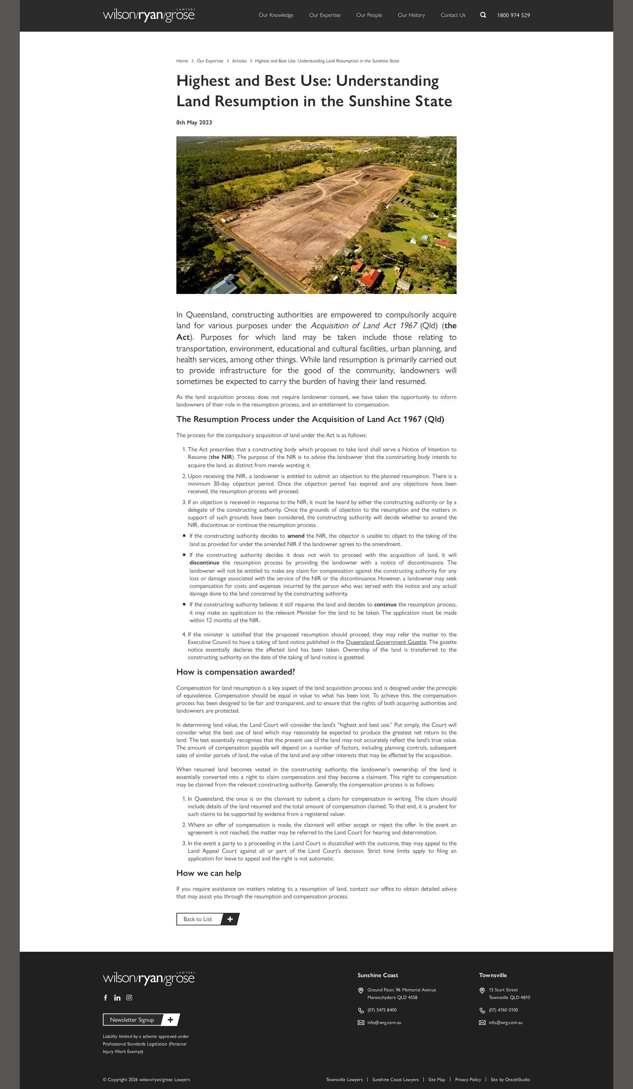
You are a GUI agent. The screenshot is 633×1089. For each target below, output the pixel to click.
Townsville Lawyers (344, 1079)
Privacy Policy (468, 1079)
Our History (411, 15)
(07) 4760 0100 (503, 1009)
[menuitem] (276, 16)
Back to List (198, 918)
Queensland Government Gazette (386, 641)
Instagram (129, 998)
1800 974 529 (513, 15)
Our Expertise (325, 15)
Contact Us (453, 15)
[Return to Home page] (149, 16)
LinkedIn (117, 998)
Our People (369, 15)
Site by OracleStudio (510, 1079)
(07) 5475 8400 (382, 1009)
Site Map (437, 1079)
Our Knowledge (276, 15)
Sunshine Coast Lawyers (396, 1079)
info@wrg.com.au (384, 1022)
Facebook (105, 998)
